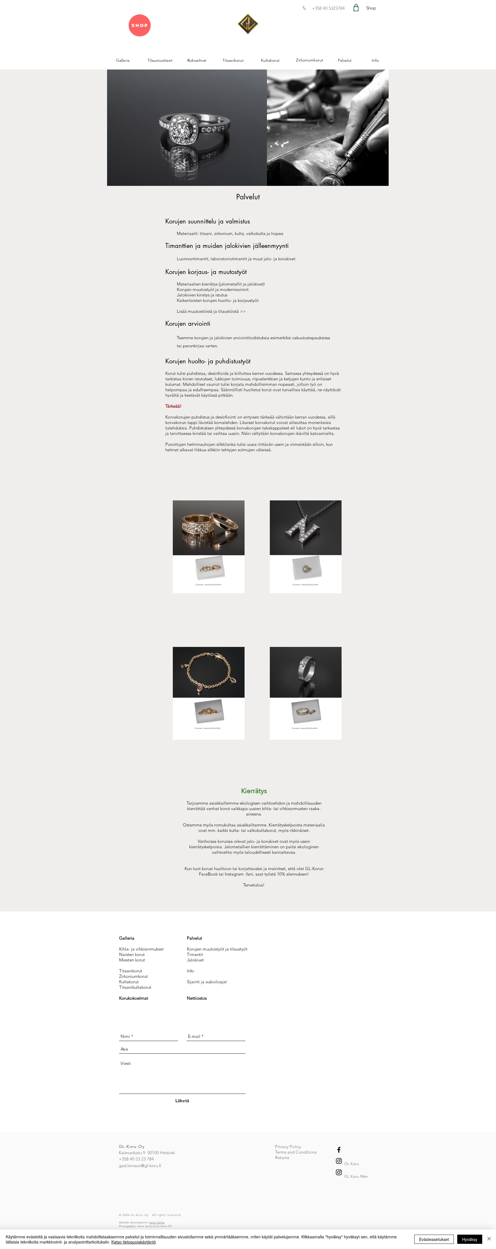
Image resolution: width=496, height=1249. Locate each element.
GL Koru (351, 1163)
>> (242, 311)
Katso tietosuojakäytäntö (133, 1242)
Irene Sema (156, 1222)
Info (190, 971)
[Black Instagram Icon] (339, 1161)
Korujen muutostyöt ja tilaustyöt (217, 949)
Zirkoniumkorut (133, 976)
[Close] (489, 1239)
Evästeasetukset (434, 1239)
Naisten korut (132, 954)
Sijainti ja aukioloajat (207, 981)
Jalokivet (195, 960)
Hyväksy (469, 1239)
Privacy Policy (288, 1146)
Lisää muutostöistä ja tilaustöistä (208, 311)
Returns (282, 1157)
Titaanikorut (130, 971)
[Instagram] (339, 1172)
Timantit (195, 954)
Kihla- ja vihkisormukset (141, 949)
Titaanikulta (130, 987)
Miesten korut (132, 960)
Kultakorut (129, 981)
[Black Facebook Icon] (339, 1150)
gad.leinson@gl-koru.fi (140, 1165)
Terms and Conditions (296, 1152)
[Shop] (356, 7)
